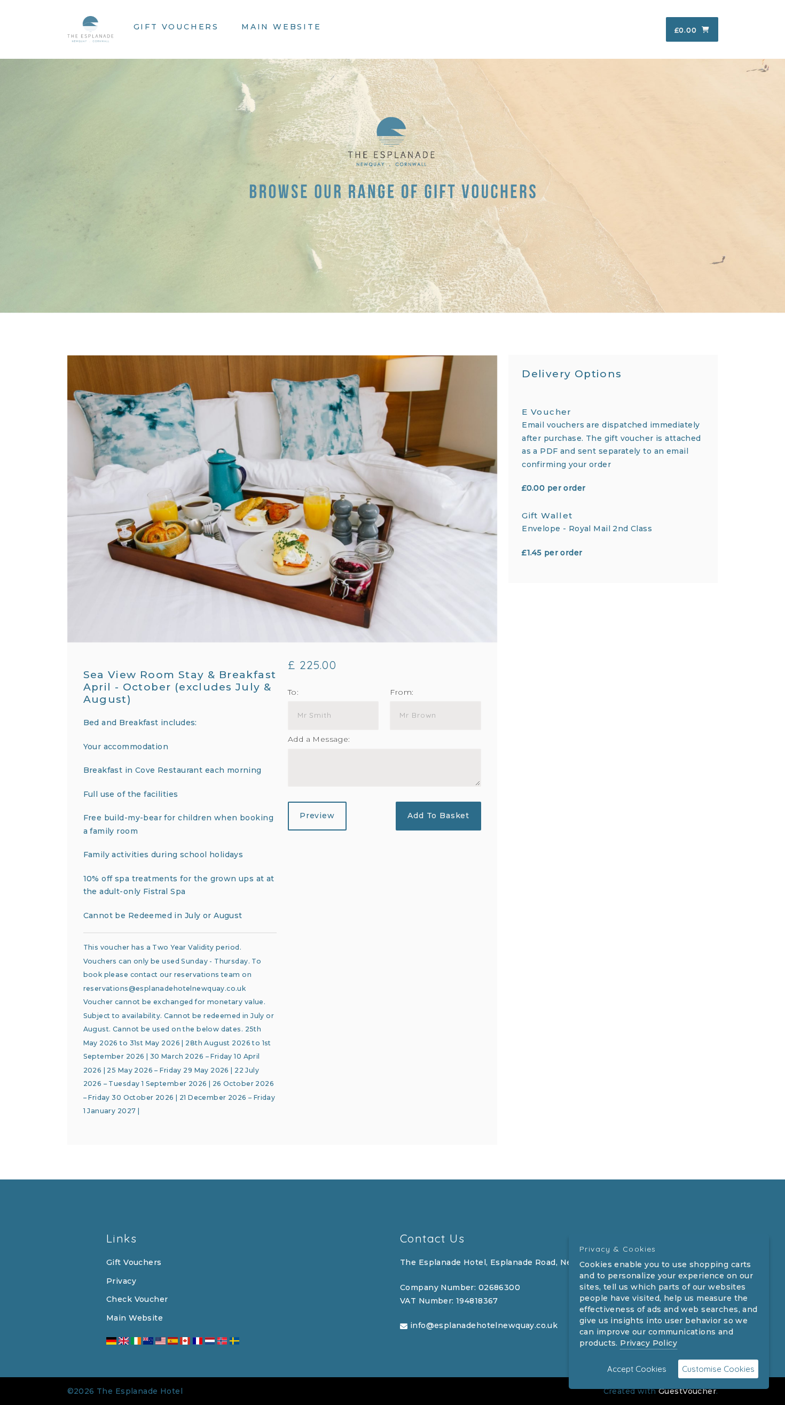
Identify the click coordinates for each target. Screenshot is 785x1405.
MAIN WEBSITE (281, 27)
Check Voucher (137, 1299)
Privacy (121, 1281)
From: (401, 692)
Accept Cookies (636, 1369)
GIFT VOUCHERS (176, 27)
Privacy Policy (648, 1343)
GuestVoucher (687, 1391)
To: (293, 692)
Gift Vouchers (133, 1262)
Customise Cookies (718, 1369)
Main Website (134, 1318)
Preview (317, 815)
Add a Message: (319, 739)
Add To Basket (438, 815)
